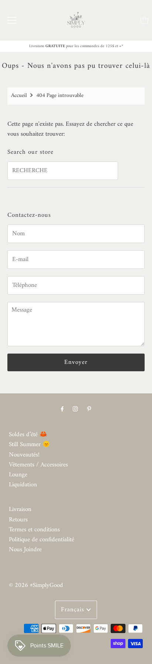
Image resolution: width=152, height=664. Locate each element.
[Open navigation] (12, 20)
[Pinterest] (89, 409)
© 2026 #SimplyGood (36, 585)
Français (73, 609)
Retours (18, 519)
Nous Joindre (25, 549)
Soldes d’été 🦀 (28, 434)
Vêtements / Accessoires (38, 464)
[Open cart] (144, 20)
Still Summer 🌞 (29, 444)
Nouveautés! (24, 454)
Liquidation (23, 484)
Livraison (20, 509)
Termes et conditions (34, 529)
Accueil (19, 96)
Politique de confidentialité (41, 539)
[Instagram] (75, 409)
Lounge (18, 474)
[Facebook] (62, 409)
